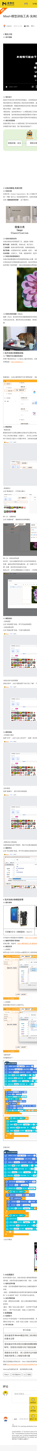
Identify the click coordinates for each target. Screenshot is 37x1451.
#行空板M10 (16, 1374)
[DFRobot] (8, 5)
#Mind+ (6, 1374)
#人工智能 (27, 1374)
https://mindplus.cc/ (17, 362)
